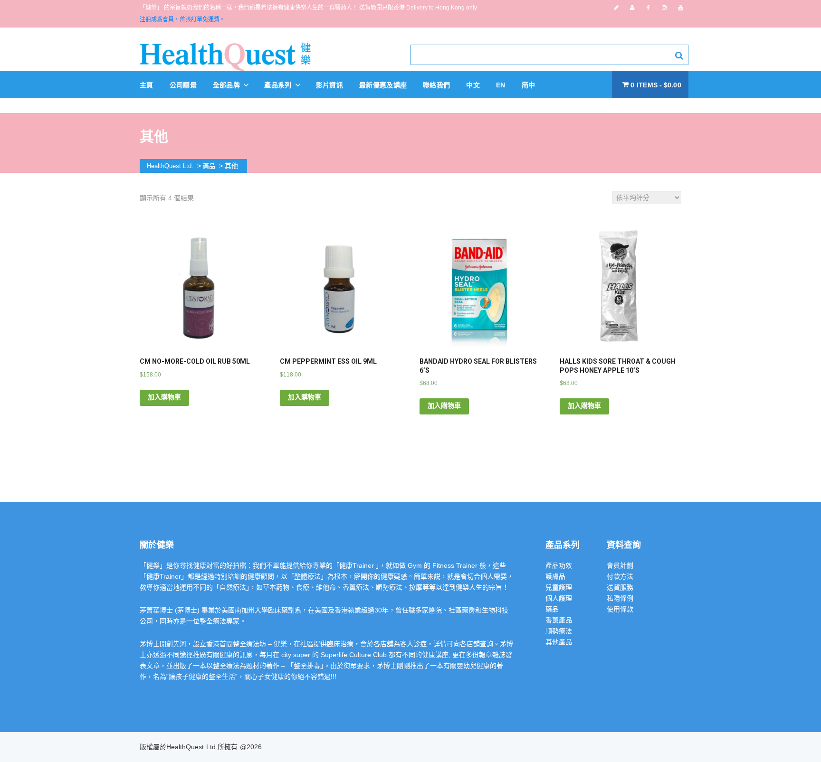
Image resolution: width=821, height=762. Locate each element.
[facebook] (648, 7)
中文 (473, 85)
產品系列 (279, 85)
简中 (528, 85)
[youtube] (680, 7)
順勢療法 (558, 631)
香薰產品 (558, 620)
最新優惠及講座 (383, 85)
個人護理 (558, 598)
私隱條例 (620, 598)
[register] (616, 7)
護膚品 (555, 576)
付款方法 (620, 576)
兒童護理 (558, 587)
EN (501, 85)
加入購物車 (164, 397)
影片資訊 (329, 85)
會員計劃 (620, 565)
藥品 (552, 609)
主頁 (146, 85)
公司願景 (183, 85)
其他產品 (558, 642)
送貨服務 (620, 587)
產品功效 (558, 565)
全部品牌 (227, 85)
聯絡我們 (436, 85)
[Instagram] (664, 7)
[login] (632, 7)
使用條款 (620, 609)
